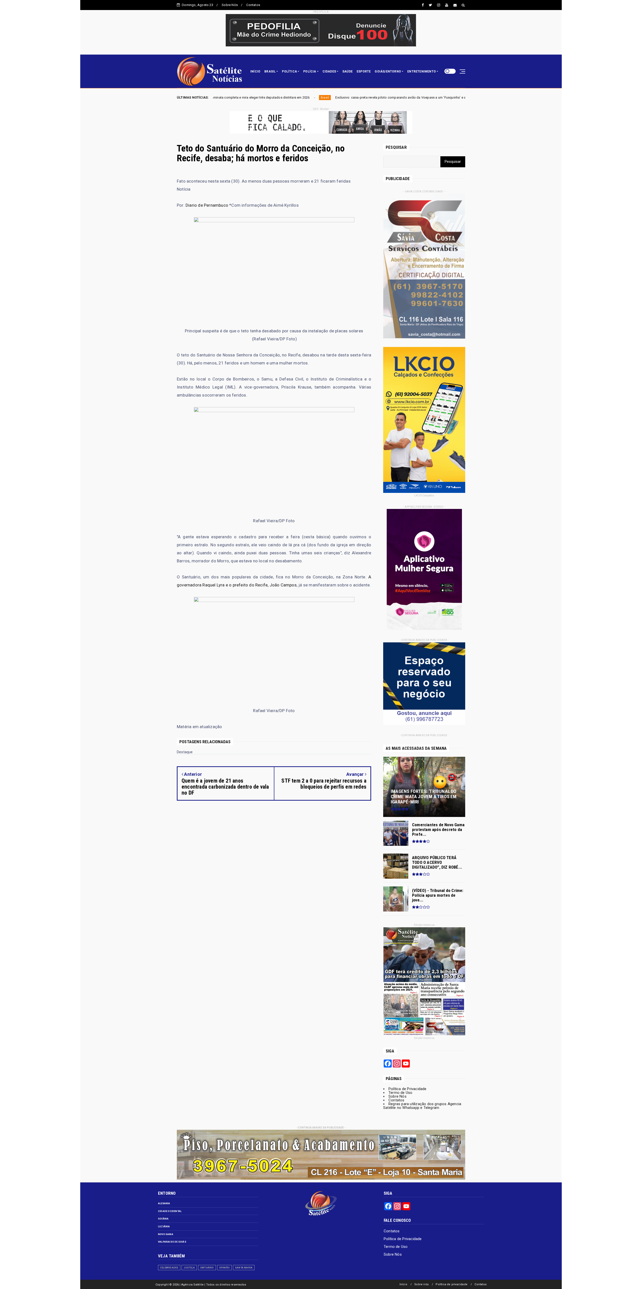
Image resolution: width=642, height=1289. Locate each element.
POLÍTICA (289, 71)
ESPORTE (364, 71)
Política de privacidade (451, 1284)
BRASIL (270, 71)
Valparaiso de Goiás (172, 1241)
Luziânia (164, 1226)
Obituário (207, 1267)
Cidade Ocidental (170, 1211)
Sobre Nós (230, 5)
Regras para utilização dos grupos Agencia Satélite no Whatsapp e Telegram (422, 1106)
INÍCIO (255, 71)
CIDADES (329, 71)
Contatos (253, 5)
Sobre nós (421, 1284)
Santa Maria (244, 1267)
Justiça (189, 1267)
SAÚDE (347, 71)
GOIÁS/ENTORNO (388, 71)
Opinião (224, 1267)
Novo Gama (165, 1234)
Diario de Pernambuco (207, 205)
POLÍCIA (309, 71)
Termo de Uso (400, 1092)
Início (403, 1284)
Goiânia (163, 1218)
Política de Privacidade (407, 1089)
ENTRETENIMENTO (421, 71)
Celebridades (169, 1267)
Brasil (219, 97)
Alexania (164, 1203)
